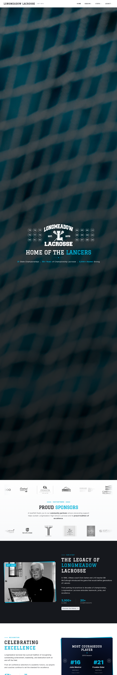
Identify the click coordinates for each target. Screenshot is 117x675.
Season (87, 3)
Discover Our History (69, 608)
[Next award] (109, 661)
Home (79, 3)
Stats (98, 3)
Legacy (108, 3)
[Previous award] (65, 661)
